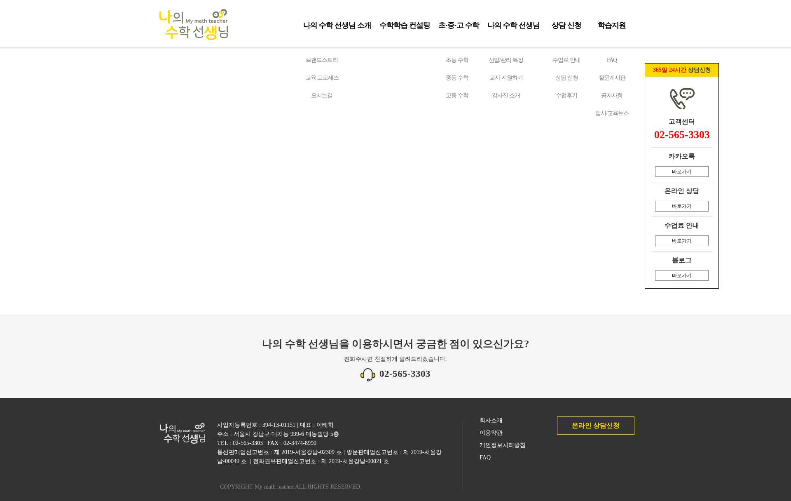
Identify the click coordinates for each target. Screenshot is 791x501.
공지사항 (612, 95)
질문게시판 (612, 78)
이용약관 (491, 433)
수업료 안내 (566, 60)
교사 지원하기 (506, 78)
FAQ (612, 60)
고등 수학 (457, 95)
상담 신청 (566, 25)
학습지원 (612, 25)
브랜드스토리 (322, 60)
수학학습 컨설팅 (404, 25)
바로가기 (682, 171)
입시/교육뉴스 (612, 113)
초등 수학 (457, 60)
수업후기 (566, 95)
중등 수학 (457, 78)
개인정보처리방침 (503, 445)
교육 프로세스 (322, 78)
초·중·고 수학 (458, 25)
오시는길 (321, 95)
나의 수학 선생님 (513, 25)
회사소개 (491, 420)
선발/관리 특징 (506, 60)
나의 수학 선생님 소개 (337, 25)
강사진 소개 (506, 95)
